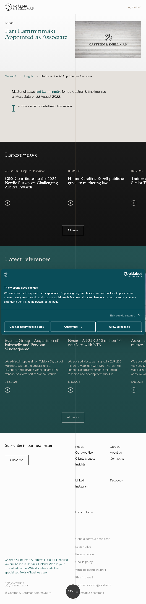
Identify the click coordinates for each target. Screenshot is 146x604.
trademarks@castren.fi (89, 593)
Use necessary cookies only (26, 326)
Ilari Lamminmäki (48, 91)
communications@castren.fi (93, 585)
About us (116, 452)
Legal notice (83, 546)
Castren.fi (10, 76)
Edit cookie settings (122, 315)
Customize (71, 326)
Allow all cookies (119, 326)
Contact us (117, 458)
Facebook (116, 480)
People (79, 446)
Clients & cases (85, 458)
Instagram (81, 486)
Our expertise (84, 452)
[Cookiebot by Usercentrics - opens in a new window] (126, 274)
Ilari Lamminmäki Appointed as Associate (66, 76)
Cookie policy (84, 562)
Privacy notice (84, 554)
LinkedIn (80, 480)
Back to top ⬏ (84, 512)
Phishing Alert (84, 577)
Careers (115, 446)
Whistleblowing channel (90, 570)
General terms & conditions (92, 539)
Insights (28, 76)
